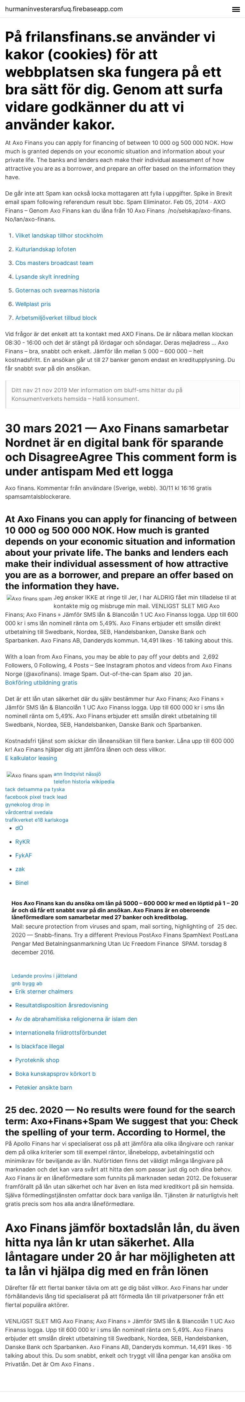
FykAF (23, 855)
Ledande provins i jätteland (44, 976)
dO (19, 828)
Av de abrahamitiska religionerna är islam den (76, 1019)
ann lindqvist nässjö (77, 774)
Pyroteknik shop (37, 1060)
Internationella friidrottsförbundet (61, 1032)
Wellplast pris (33, 304)
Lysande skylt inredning (47, 276)
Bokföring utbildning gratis (41, 682)
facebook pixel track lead (36, 797)
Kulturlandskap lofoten (45, 249)
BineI (22, 882)
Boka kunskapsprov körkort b (55, 1073)
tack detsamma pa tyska (35, 789)
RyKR (22, 841)
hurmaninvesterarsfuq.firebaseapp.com (64, 9)
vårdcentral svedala (29, 812)
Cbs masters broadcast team (54, 263)
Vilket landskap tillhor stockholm (59, 235)
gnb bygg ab (26, 983)
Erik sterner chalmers (44, 991)
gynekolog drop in (27, 804)
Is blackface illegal (39, 1046)
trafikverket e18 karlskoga (36, 820)
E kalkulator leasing (31, 758)
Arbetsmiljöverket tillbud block (56, 317)
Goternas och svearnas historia (57, 290)
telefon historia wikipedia (84, 781)
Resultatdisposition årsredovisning (61, 1005)
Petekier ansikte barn (43, 1087)
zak (20, 869)
